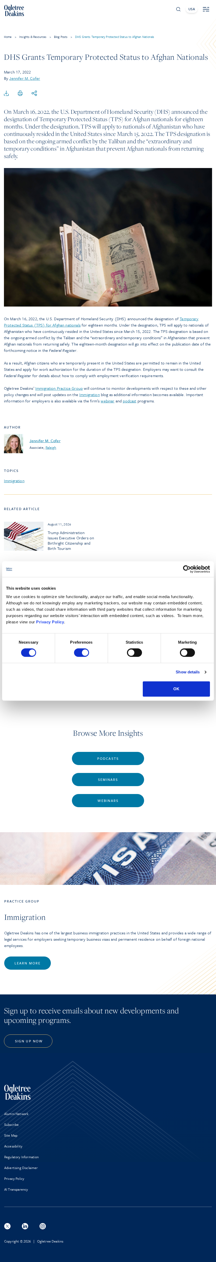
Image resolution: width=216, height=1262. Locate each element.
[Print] (20, 93)
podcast (129, 401)
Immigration (89, 394)
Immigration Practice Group (59, 388)
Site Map (10, 1135)
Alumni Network (16, 1113)
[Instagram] (43, 1226)
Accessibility (13, 1146)
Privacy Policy (50, 622)
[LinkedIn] (25, 1226)
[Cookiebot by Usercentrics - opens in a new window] (187, 569)
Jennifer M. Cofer (24, 78)
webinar (107, 401)
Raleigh (51, 447)
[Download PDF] (6, 93)
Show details (188, 672)
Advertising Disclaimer (21, 1167)
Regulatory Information (21, 1157)
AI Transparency (16, 1189)
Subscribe (11, 1124)
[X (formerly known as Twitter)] (7, 1226)
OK (176, 689)
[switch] (81, 652)
